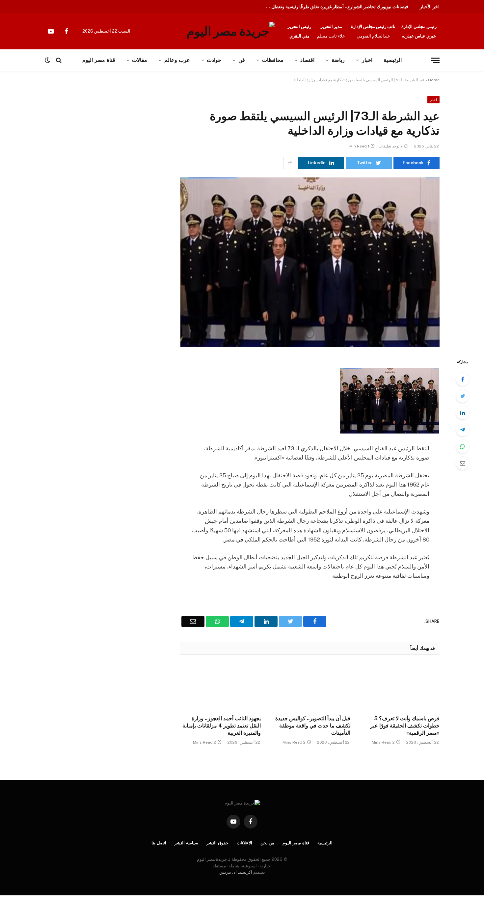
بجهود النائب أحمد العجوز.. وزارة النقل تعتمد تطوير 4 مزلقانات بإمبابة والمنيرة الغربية (221, 725)
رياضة (338, 60)
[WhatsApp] (462, 446)
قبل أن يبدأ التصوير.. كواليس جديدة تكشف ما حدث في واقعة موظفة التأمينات (312, 725)
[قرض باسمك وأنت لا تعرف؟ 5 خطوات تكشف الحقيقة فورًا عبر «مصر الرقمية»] (399, 687)
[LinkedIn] (462, 412)
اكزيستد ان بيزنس (235, 872)
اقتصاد (307, 60)
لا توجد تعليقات (391, 146)
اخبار (367, 60)
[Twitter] (462, 396)
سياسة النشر (186, 842)
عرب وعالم (177, 60)
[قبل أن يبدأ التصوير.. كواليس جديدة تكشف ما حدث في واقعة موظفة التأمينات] (309, 687)
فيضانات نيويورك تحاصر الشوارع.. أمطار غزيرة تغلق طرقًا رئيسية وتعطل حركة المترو (334, 6)
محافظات (272, 60)
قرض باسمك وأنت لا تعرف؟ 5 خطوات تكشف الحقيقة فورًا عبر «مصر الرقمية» (405, 725)
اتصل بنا (158, 842)
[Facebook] (462, 379)
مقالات (139, 60)
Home (434, 80)
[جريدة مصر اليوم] (231, 31)
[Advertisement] (68, 145)
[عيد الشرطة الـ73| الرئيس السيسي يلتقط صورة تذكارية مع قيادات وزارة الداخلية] (310, 262)
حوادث (214, 60)
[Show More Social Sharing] (289, 163)
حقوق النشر (217, 842)
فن (241, 60)
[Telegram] (462, 429)
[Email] (462, 463)
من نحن (267, 842)
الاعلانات (244, 842)
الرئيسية (393, 60)
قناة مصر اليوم (295, 842)
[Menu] (435, 60)
